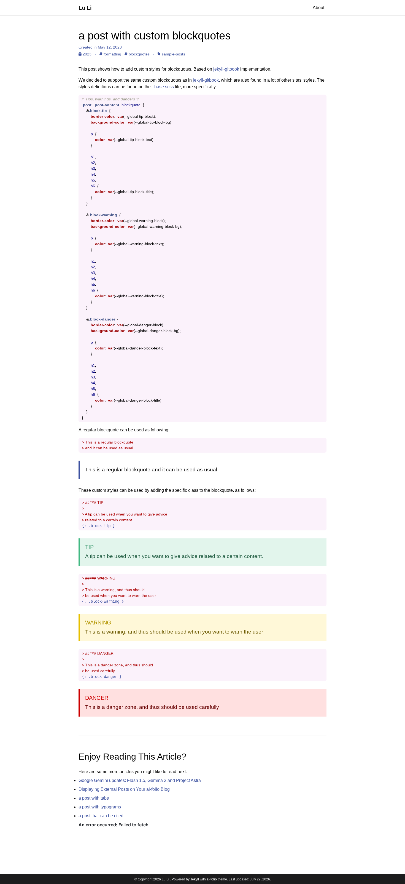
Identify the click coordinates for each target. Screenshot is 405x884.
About (318, 7)
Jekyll (194, 879)
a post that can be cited (101, 815)
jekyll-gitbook (226, 69)
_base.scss (163, 86)
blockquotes (139, 54)
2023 (87, 54)
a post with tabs (94, 798)
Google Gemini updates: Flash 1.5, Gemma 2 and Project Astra (140, 780)
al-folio (212, 879)
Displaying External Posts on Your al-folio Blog (124, 789)
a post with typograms (100, 807)
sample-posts (173, 54)
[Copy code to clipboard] (322, 99)
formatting (111, 54)
